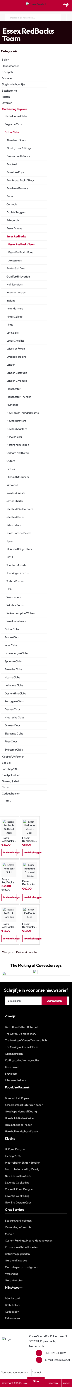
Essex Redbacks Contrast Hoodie (28, 883)
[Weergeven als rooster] (4, 808)
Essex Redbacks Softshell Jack (7, 839)
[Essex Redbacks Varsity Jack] (29, 827)
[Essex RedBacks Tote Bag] (8, 914)
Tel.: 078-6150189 (56, 1353)
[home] (1, 24)
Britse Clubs (36, 24)
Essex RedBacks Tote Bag (7, 925)
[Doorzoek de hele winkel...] (63, 17)
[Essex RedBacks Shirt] (8, 869)
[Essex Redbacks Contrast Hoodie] (29, 870)
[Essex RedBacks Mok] (29, 914)
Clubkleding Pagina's (15, 24)
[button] (8, 852)
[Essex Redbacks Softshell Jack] (8, 827)
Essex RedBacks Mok (28, 925)
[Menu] (6, 5)
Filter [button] (35, 1381)
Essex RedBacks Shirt (7, 881)
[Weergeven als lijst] (15, 808)
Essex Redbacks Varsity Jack (28, 839)
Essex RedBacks (53, 24)
